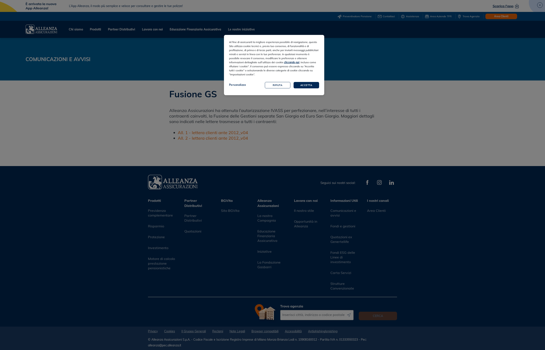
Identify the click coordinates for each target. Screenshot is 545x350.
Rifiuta (278, 85)
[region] (274, 65)
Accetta (306, 85)
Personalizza (237, 84)
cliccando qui (291, 62)
